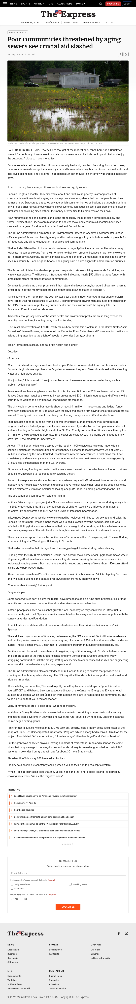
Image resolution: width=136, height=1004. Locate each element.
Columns (95, 954)
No (25, 899)
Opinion (39, 3)
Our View (95, 949)
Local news (13, 949)
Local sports (55, 949)
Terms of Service (57, 988)
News (13, 3)
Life (50, 3)
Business (12, 954)
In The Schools (14, 984)
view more (67, 844)
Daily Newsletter (22, 884)
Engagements (14, 976)
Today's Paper (51, 22)
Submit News (71, 22)
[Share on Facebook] (120, 54)
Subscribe (113, 4)
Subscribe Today (92, 22)
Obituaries (19, 888)
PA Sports (54, 954)
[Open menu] (4, 4)
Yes (16, 899)
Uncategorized (17, 32)
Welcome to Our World (18, 988)
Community (13, 958)
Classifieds (64, 3)
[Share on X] (126, 54)
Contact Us (56, 971)
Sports (25, 3)
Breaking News (80, 884)
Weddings (12, 980)
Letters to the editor (101, 958)
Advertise (54, 984)
